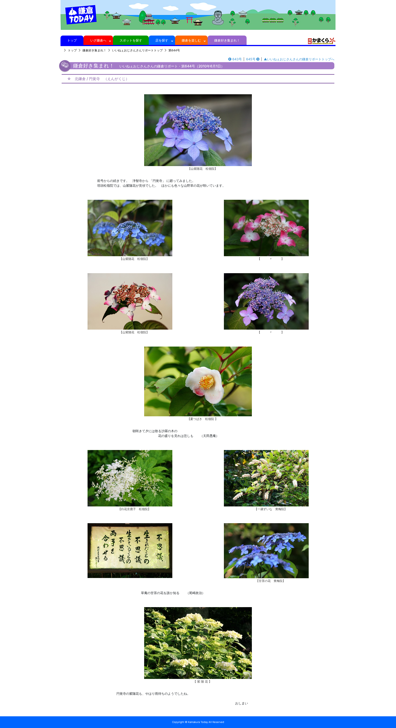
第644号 (174, 50)
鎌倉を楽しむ (191, 40)
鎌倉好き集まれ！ (227, 40)
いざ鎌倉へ (98, 40)
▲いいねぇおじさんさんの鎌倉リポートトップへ (299, 59)
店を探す (161, 40)
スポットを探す (131, 40)
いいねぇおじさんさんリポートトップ (137, 50)
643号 (237, 59)
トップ (72, 40)
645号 (251, 59)
